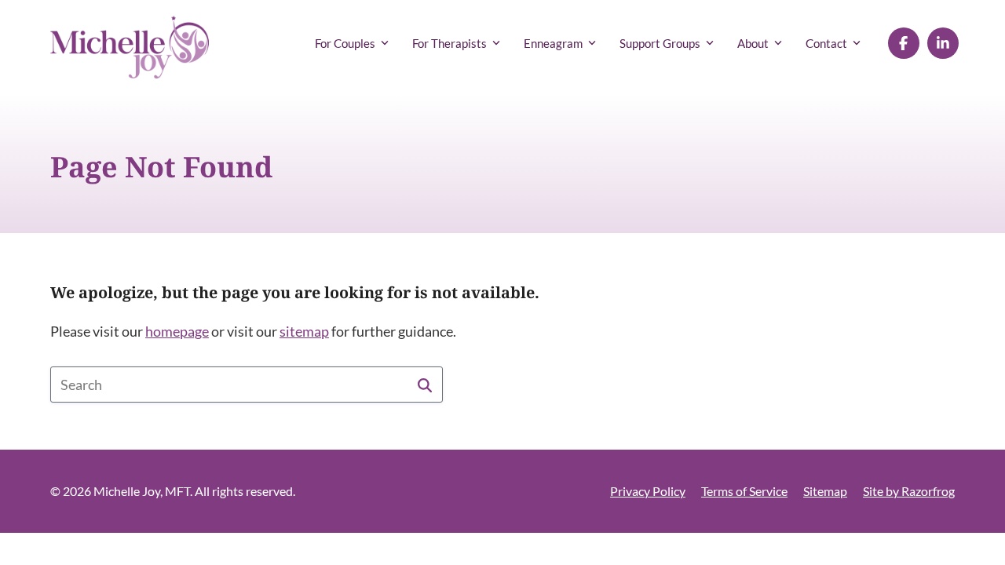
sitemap (304, 331)
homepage (177, 331)
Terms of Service (744, 490)
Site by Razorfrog (909, 490)
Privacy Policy (647, 490)
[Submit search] (424, 384)
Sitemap (825, 490)
